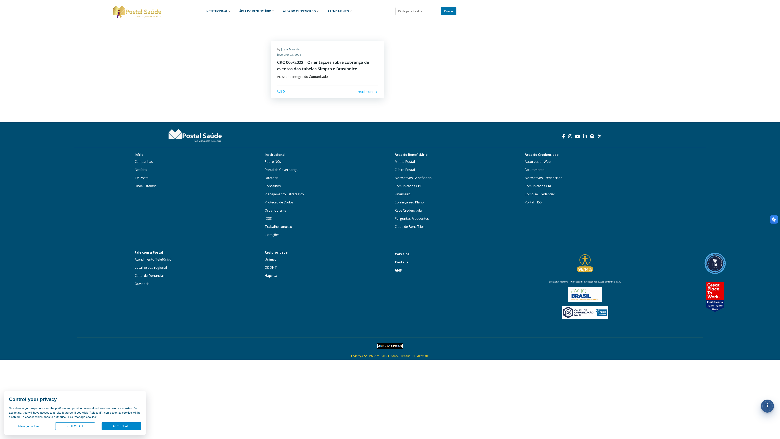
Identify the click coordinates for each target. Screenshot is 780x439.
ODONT (271, 267)
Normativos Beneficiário (413, 178)
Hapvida (271, 275)
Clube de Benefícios (410, 226)
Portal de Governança (281, 169)
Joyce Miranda (290, 49)
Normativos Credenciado (543, 178)
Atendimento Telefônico (153, 259)
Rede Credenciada (408, 210)
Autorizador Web (538, 161)
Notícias (141, 169)
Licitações (272, 235)
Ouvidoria (142, 283)
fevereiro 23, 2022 (289, 55)
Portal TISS (533, 202)
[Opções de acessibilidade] (767, 406)
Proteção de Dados (279, 202)
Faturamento (535, 169)
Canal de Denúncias (150, 275)
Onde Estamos (146, 186)
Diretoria (271, 178)
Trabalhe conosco (278, 226)
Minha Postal (405, 161)
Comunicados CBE (408, 186)
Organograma (275, 210)
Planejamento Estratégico (284, 194)
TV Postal (142, 178)
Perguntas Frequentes (412, 218)
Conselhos (273, 186)
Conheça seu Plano (409, 202)
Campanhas (144, 161)
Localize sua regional (151, 267)
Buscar (448, 11)
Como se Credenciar (540, 194)
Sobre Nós (273, 161)
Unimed (270, 259)
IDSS (268, 218)
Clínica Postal (405, 169)
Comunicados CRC (538, 186)
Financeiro (403, 194)
